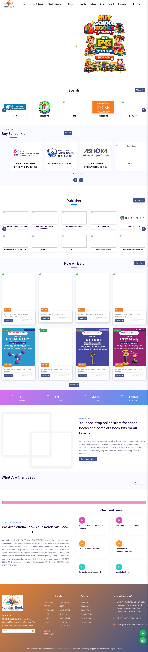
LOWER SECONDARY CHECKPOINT (49, 634)
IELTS (62, 606)
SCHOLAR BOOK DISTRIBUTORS (68, 649)
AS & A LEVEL (65, 618)
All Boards (139, 90)
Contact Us (85, 606)
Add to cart (8, 320)
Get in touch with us (88, 459)
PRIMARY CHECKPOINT (65, 624)
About (93, 4)
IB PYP (46, 618)
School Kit (82, 4)
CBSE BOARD (65, 602)
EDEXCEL (47, 606)
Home (25, 4)
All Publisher (139, 200)
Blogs (102, 4)
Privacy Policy (86, 622)
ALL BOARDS (49, 610)
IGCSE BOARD (65, 610)
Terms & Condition (87, 618)
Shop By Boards (37, 4)
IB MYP (46, 614)
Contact (111, 4)
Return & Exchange (88, 614)
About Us (84, 602)
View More (139, 263)
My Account (122, 4)
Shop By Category (54, 4)
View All (68, 132)
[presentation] (135, 482)
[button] (74, 79)
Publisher (70, 4)
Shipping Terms (86, 610)
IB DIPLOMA (64, 614)
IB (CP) (46, 622)
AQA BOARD (49, 602)
